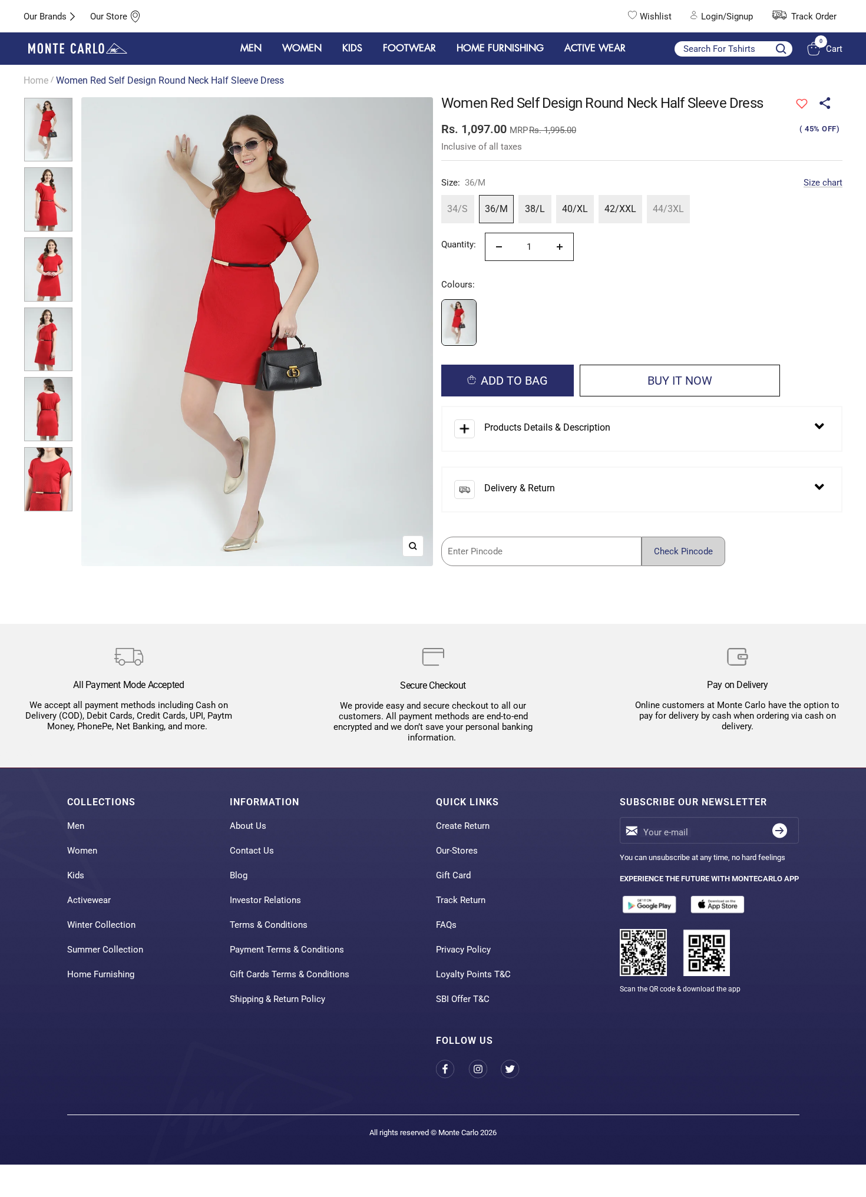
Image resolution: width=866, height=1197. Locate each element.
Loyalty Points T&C (473, 974)
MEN (251, 48)
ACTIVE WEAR (595, 48)
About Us (248, 826)
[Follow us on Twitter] (517, 1069)
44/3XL (668, 208)
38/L (535, 208)
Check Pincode (683, 551)
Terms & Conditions (269, 925)
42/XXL (620, 208)
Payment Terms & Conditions (287, 949)
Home (36, 80)
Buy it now (679, 380)
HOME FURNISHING (500, 48)
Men (75, 826)
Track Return (460, 900)
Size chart (823, 182)
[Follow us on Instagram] (484, 1069)
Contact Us (252, 850)
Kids (75, 875)
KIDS (352, 48)
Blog (238, 875)
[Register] (779, 830)
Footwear (409, 48)
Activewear (89, 900)
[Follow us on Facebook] (452, 1069)
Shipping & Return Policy (277, 999)
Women (82, 850)
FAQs (446, 925)
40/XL (575, 208)
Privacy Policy (463, 949)
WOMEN (302, 48)
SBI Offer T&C (463, 999)
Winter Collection (101, 925)
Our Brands (45, 16)
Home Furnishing (100, 974)
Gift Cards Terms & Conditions (289, 974)
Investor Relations (265, 900)
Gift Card (453, 875)
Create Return (463, 826)
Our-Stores (457, 850)
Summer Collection (105, 949)
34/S (457, 208)
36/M (496, 208)
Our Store (108, 16)
